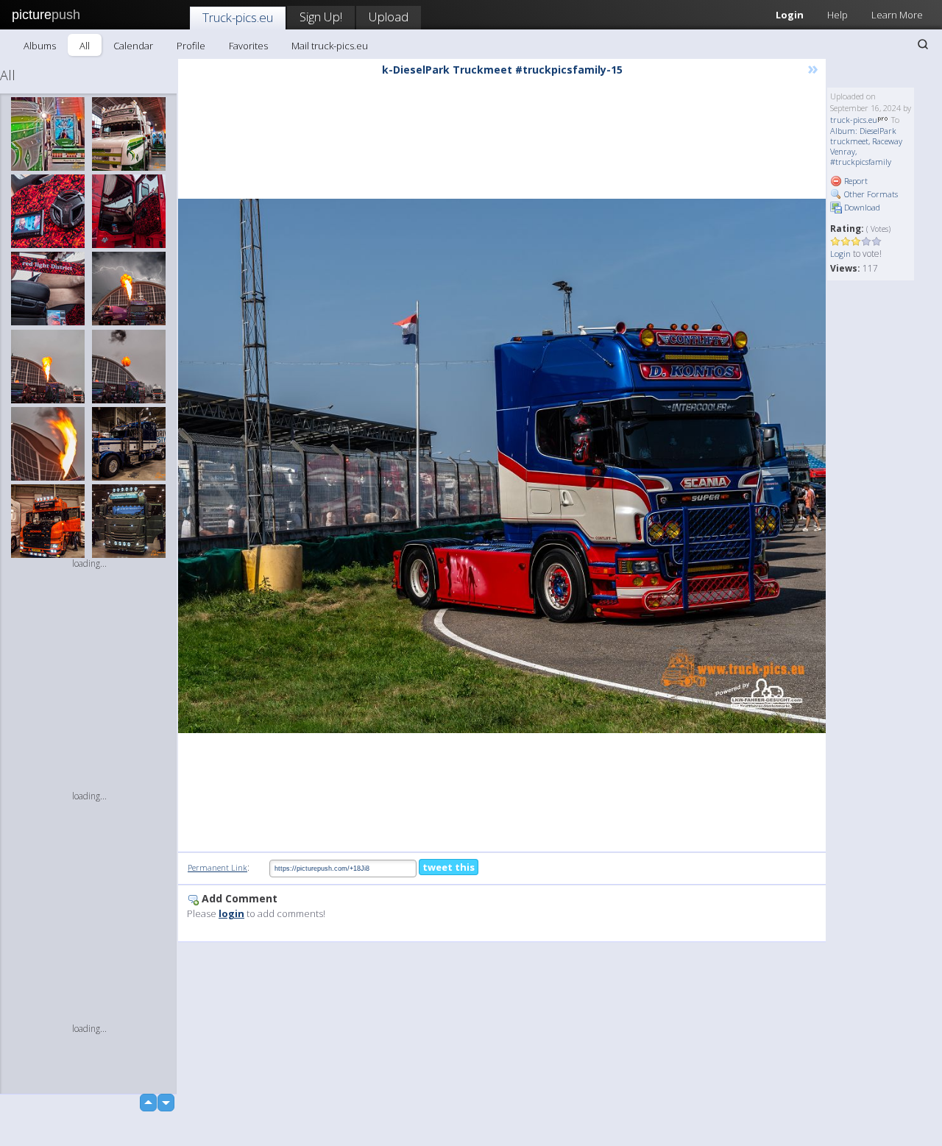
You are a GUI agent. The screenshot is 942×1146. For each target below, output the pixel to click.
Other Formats (870, 193)
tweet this (448, 867)
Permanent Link (217, 867)
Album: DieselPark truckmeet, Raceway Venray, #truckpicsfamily (866, 146)
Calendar (133, 45)
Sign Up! (321, 16)
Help (837, 14)
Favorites (248, 45)
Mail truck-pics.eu (329, 45)
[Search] (923, 44)
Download (861, 207)
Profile (191, 45)
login (231, 913)
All (84, 45)
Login (790, 14)
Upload (388, 16)
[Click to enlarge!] (502, 466)
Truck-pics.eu (237, 17)
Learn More (897, 14)
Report (855, 180)
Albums (40, 45)
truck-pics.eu (853, 119)
